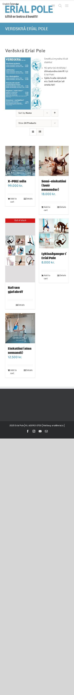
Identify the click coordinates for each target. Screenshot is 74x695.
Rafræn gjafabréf (15, 290)
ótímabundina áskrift (54, 71)
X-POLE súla (17, 181)
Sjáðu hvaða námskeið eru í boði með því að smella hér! (55, 81)
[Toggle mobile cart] (53, 5)
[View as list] (39, 131)
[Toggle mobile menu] (67, 5)
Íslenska (14, 4)
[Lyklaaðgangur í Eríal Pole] (54, 233)
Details (29, 198)
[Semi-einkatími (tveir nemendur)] (54, 161)
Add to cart (13, 200)
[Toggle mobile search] (60, 5)
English (6, 4)
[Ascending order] (54, 113)
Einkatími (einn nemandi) (19, 351)
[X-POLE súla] (20, 161)
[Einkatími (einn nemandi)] (20, 328)
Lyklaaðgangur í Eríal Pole (53, 256)
